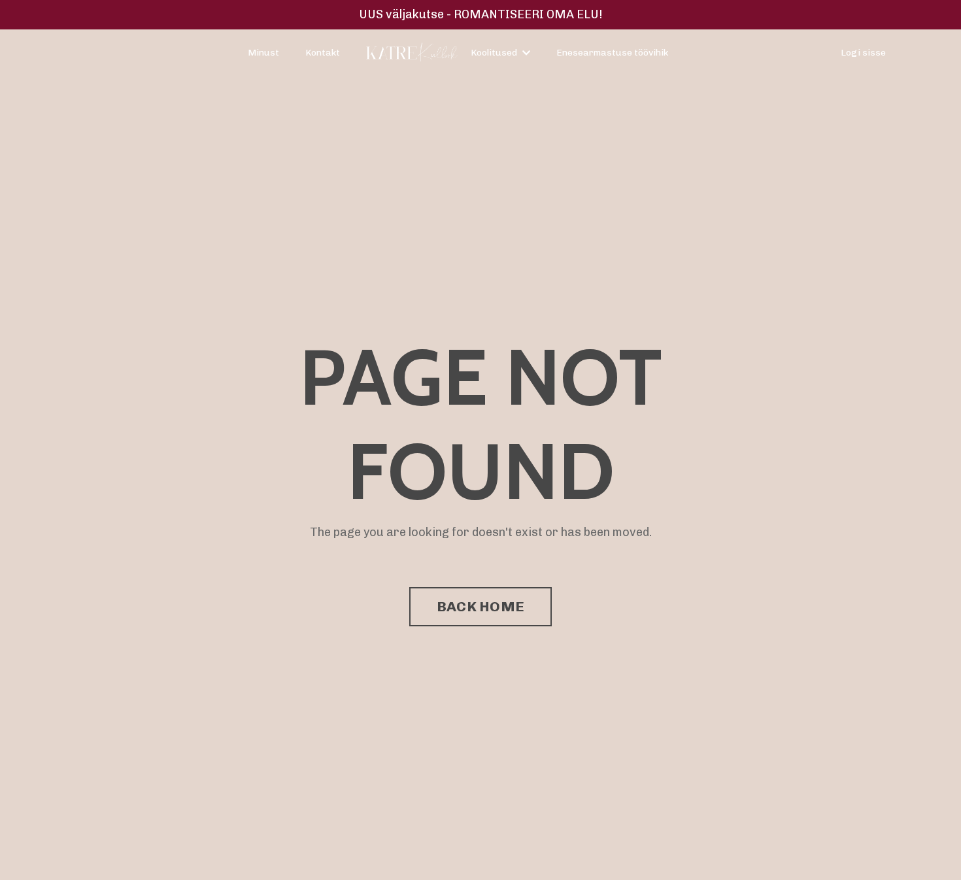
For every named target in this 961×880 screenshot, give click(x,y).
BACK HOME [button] (480, 606)
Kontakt (322, 52)
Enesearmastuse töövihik (612, 52)
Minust (263, 52)
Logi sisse (863, 52)
